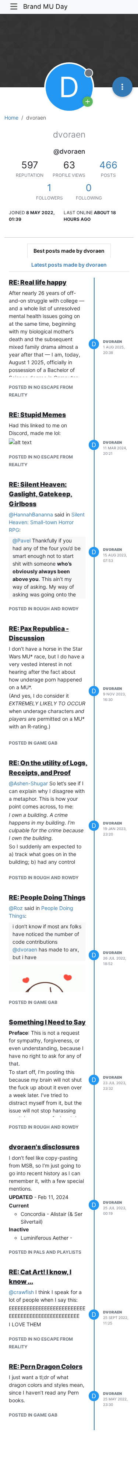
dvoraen (112, 341)
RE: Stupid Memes (37, 415)
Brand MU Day (45, 6)
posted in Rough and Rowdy (44, 608)
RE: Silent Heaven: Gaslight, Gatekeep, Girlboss (40, 494)
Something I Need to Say (47, 1022)
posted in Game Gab (33, 743)
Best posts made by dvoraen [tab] (69, 251)
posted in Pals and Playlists (45, 1252)
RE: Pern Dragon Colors (45, 1366)
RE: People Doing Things (47, 897)
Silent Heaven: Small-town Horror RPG (47, 522)
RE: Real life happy (38, 282)
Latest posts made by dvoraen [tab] (69, 265)
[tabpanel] (69, 854)
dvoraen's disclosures (44, 1147)
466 (108, 165)
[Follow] (87, 101)
